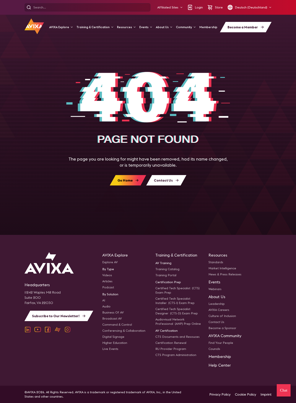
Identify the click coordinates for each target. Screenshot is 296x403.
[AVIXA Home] (34, 26)
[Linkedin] (27, 329)
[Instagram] (67, 329)
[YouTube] (37, 329)
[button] (170, 7)
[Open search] (28, 7)
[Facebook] (47, 329)
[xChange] (57, 329)
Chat (283, 390)
